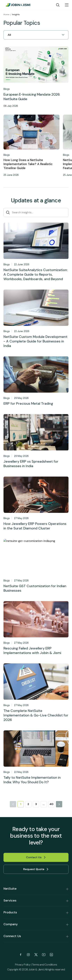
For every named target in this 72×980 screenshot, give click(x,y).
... (44, 804)
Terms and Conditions (44, 964)
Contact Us (34, 857)
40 (51, 804)
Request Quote (33, 869)
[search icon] (57, 5)
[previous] (13, 804)
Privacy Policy (23, 964)
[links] (21, 955)
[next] (59, 804)
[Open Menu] (67, 4)
